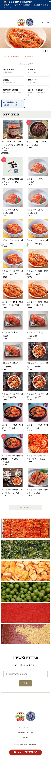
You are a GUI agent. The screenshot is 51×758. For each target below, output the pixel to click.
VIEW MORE (25, 507)
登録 (25, 683)
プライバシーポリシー (25, 727)
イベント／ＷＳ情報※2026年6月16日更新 (19, 56)
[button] (43, 51)
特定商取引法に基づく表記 (25, 732)
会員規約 (25, 737)
